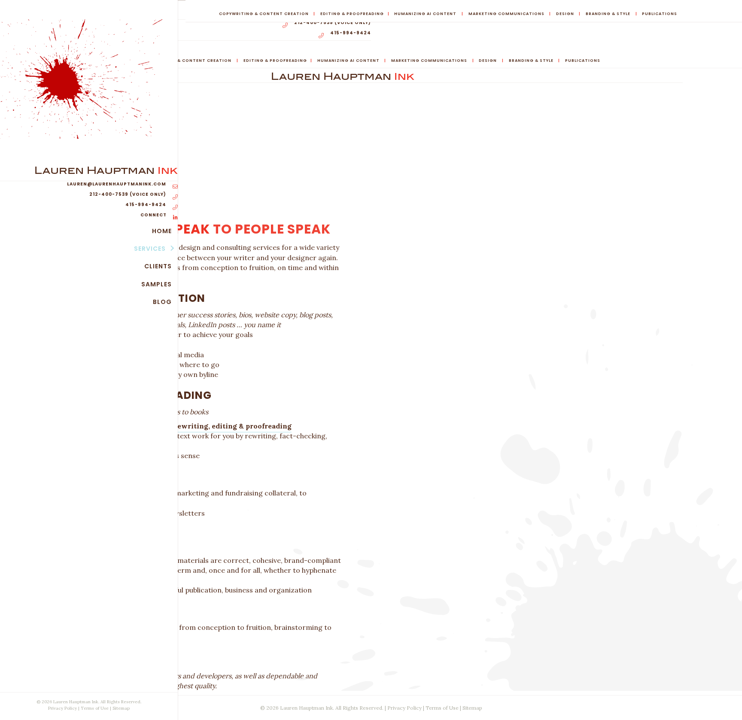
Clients (158, 266)
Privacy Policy (62, 708)
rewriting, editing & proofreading (233, 426)
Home (162, 231)
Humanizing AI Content (425, 13)
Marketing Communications (506, 13)
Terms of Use (95, 708)
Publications (659, 13)
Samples (156, 284)
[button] (172, 248)
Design (565, 13)
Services (150, 248)
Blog (162, 302)
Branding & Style (608, 13)
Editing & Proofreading (352, 13)
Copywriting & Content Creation (264, 13)
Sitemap (121, 708)
